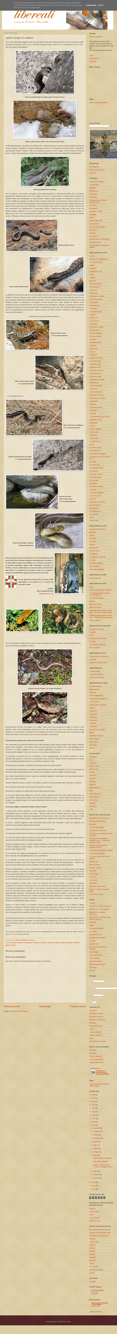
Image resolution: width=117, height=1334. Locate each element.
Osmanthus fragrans (96, 736)
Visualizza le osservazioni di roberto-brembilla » (103, 1072)
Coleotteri (92, 1257)
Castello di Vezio (95, 1221)
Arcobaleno (93, 757)
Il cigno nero (93, 349)
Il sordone (92, 404)
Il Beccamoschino (95, 284)
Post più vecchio (78, 1006)
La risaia (92, 941)
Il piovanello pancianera (97, 398)
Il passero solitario (95, 386)
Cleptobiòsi (93, 197)
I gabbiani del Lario (95, 271)
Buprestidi (92, 532)
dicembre (97, 1128)
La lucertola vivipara (96, 598)
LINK (33, 196)
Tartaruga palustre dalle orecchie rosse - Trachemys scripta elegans (101, 616)
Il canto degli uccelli (96, 221)
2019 (94, 1112)
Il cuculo (92, 352)
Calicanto (92, 692)
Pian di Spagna (94, 958)
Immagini (92, 1281)
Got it (101, 5)
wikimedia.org (49, 593)
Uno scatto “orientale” (100, 1161)
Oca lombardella (95, 511)
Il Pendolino (93, 324)
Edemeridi (92, 541)
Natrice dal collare (53, 942)
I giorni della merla (95, 1026)
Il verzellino (93, 410)
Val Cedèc (92, 871)
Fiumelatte (93, 922)
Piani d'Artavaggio (95, 961)
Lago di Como (94, 944)
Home (91, 55)
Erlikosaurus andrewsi (96, 170)
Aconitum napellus (95, 686)
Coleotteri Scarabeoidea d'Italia (100, 1233)
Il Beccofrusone (94, 287)
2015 (94, 1125)
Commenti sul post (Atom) (19, 1011)
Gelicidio (92, 778)
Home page (44, 1006)
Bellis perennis (94, 689)
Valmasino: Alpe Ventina (97, 886)
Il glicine (92, 708)
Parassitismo (93, 236)
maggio (96, 1152)
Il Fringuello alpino (95, 312)
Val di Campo (93, 874)
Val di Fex (92, 877)
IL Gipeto (92, 278)
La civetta (92, 462)
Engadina (92, 824)
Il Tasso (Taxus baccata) (97, 705)
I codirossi (92, 268)
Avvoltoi (92, 256)
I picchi (91, 274)
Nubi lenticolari (94, 797)
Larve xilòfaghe (94, 566)
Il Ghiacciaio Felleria (96, 928)
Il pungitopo (93, 714)
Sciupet (91, 1029)
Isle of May (93, 931)
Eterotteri (92, 1260)
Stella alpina (93, 742)
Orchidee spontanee (96, 1270)
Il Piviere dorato (94, 330)
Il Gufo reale (93, 318)
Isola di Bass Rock (95, 934)
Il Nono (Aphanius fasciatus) (99, 656)
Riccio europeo (94, 647)
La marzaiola (93, 471)
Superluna (92, 806)
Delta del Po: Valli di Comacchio (100, 906)
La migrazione (94, 224)
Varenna (92, 970)
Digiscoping (93, 208)
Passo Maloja (94, 952)
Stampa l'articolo (95, 1312)
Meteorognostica (95, 788)
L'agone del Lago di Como (98, 662)
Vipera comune (10, 945)
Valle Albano (93, 883)
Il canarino (92, 345)
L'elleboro (92, 723)
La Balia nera (93, 438)
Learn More (91, 5)
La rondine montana (96, 486)
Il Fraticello (93, 308)
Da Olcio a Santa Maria (97, 821)
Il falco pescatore (95, 361)
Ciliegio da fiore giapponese (98, 699)
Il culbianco (93, 355)
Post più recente (11, 1006)
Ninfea (91, 732)
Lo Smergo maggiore (96, 493)
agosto (96, 1142)
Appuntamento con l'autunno (99, 818)
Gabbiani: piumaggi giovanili (99, 259)
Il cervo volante (94, 551)
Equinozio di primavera (97, 1020)
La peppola (93, 483)
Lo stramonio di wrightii (97, 729)
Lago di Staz (93, 861)
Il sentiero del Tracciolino (97, 830)
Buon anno (93, 1010)
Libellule (92, 1254)
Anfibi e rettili (93, 1242)
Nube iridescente (95, 794)
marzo (96, 1171)
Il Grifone (92, 315)
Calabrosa (92, 763)
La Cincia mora (94, 441)
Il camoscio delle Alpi (96, 629)
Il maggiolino (93, 554)
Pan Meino (93, 1053)
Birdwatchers (93, 191)
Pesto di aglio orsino (96, 1059)
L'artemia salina (94, 671)
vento (91, 809)
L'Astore (92, 426)
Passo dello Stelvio (95, 955)
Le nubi (91, 1273)
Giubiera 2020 (95, 1306)
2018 (94, 1115)
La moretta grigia (95, 477)
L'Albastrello (93, 423)
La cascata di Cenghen (97, 853)
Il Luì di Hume (94, 321)
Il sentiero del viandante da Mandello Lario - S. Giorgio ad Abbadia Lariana (99, 840)
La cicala (92, 560)
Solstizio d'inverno (95, 1035)
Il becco (92, 217)
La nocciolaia (93, 480)
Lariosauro (93, 173)
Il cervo (91, 635)
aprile (96, 1155)
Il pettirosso (93, 389)
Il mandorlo (93, 711)
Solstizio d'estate (95, 1032)
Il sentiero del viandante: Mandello (101, 850)
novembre (97, 1131)
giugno (96, 1148)
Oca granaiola (94, 508)
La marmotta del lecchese (98, 638)
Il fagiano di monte (95, 358)
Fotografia (92, 1023)
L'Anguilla (92, 659)
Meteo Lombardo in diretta (98, 103)
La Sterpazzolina (95, 450)
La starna (92, 489)
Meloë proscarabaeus (96, 569)
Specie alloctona (95, 242)
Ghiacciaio (93, 781)
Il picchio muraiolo (95, 392)
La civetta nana (94, 465)
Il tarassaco (93, 720)
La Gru (91, 444)
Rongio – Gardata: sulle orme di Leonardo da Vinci (103, 1166)
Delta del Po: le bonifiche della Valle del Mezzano (99, 918)
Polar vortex (93, 800)
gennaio (97, 1178)
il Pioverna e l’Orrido (96, 894)
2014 (94, 1182)
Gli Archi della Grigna (96, 827)
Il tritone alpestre (95, 578)
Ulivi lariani (93, 745)
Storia (91, 1038)
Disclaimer (93, 61)
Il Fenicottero (93, 302)
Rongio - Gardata (95, 868)
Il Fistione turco (94, 305)
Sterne (91, 517)
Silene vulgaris (94, 739)
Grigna (91, 925)
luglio (96, 1145)
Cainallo (92, 903)
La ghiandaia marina (96, 468)
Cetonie (92, 535)
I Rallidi (91, 265)
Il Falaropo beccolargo (97, 296)
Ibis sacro (92, 281)
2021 (94, 1105)
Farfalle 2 (92, 1248)
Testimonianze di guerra (97, 964)
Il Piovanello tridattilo (96, 327)
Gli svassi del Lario (95, 262)
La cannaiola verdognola (97, 454)
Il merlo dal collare (95, 376)
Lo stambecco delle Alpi (97, 644)
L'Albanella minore (95, 420)
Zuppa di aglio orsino (96, 1062)
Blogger (68, 1321)
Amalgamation (94, 185)
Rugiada (92, 803)
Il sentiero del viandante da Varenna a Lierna (98, 846)
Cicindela (92, 538)
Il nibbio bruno (94, 383)
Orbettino (76, 942)
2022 (94, 1101)
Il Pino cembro (94, 702)
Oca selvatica (94, 514)
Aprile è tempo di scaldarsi (102, 1158)
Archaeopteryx (94, 167)
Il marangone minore (96, 370)
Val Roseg (92, 967)
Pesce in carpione (95, 1056)
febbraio (97, 1174)
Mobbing (92, 233)
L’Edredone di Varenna (97, 502)
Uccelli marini (93, 520)
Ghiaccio (92, 785)
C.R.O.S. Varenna (97, 1290)
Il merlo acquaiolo (95, 373)
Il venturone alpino (95, 407)
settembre (97, 1138)
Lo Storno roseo (94, 496)
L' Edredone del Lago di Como (99, 416)
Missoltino (92, 1050)
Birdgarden (93, 188)
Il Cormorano (93, 293)
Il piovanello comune (96, 395)
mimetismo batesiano (96, 677)
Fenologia (92, 214)
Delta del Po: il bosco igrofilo (99, 909)
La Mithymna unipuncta (97, 557)
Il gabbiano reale (95, 364)
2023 (94, 1098)
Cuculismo (93, 205)
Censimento (93, 194)
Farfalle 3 (92, 1251)
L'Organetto (93, 435)
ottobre (96, 1135)
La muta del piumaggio (97, 227)
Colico (91, 1215)
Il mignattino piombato (96, 379)
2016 (94, 1122)
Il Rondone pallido (95, 342)
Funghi (91, 1263)
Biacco (14, 942)
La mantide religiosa (96, 563)
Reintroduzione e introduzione (99, 239)
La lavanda (93, 726)
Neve (91, 791)
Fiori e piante (93, 1267)
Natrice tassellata (66, 942)
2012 (94, 1189)
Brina (91, 760)
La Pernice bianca (95, 447)
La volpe (92, 641)
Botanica (92, 1239)
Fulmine (92, 772)
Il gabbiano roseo (95, 367)
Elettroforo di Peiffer (96, 1013)
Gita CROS (94, 1292)
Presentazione (94, 58)
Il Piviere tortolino (95, 336)
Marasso (44, 942)
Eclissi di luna (94, 766)
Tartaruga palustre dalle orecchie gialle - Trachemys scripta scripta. (100, 611)
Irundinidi (92, 413)
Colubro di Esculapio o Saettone (29, 942)
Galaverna (92, 775)
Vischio (91, 748)
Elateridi (92, 544)
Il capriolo (92, 632)
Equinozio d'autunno (96, 1017)
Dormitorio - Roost (95, 211)
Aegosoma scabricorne (97, 529)
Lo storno (92, 499)
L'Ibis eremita (93, 432)
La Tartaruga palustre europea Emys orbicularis (99, 594)
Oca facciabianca (95, 505)
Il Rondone (93, 339)
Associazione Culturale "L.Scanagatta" (99, 1303)
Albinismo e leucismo (96, 182)
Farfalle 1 (92, 1245)
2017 (94, 1118)
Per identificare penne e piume (99, 1229)
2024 (94, 1095)
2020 (94, 1108)
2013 (94, 1186)
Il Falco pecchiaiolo (95, 299)
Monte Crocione (94, 864)
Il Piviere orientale (95, 333)
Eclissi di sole (94, 769)
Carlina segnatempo (96, 695)
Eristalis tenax (94, 548)
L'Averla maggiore (95, 429)
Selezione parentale (96, 674)
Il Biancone (93, 290)
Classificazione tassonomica (99, 1236)
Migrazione (93, 230)
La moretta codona (95, 474)
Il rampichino (93, 401)
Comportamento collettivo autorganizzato (98, 201)
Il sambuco (93, 717)
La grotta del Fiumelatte (97, 938)
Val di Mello (93, 880)
